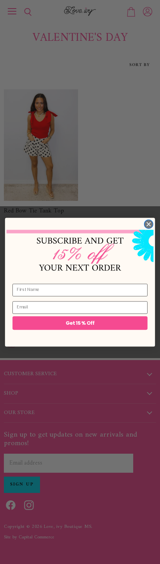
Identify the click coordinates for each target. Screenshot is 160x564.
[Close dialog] (148, 223)
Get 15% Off (80, 322)
